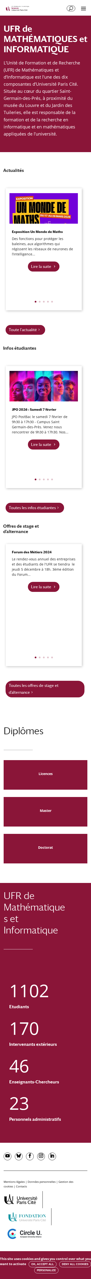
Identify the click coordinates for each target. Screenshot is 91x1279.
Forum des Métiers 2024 (32, 552)
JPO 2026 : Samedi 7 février (34, 409)
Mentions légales (14, 1182)
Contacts (21, 1186)
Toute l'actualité (23, 329)
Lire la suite (41, 266)
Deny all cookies (75, 1264)
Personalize (46, 1270)
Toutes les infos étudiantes (32, 507)
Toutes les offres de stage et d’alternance (33, 688)
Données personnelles (42, 1182)
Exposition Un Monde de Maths (37, 232)
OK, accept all (42, 1264)
